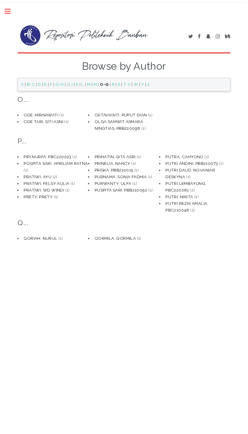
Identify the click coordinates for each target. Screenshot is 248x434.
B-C (31, 84)
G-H (59, 84)
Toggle (11, 11)
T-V (127, 84)
